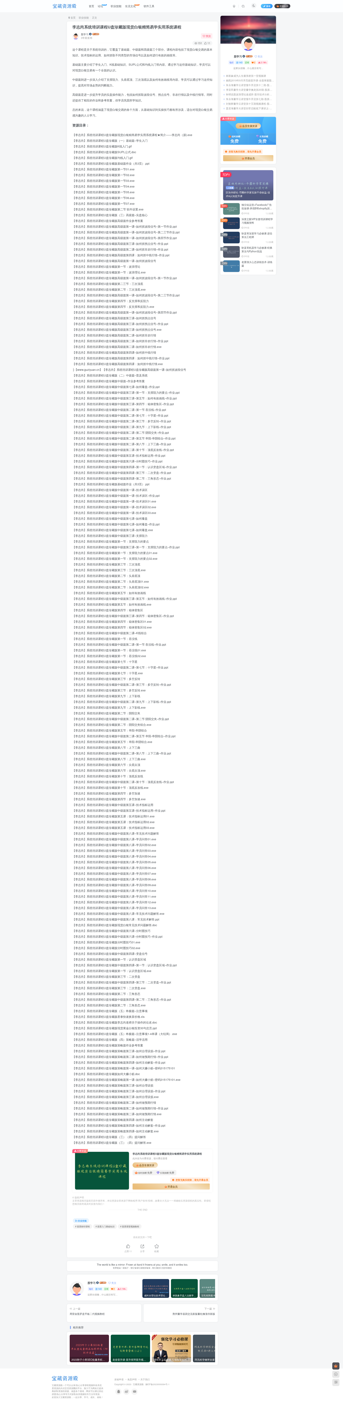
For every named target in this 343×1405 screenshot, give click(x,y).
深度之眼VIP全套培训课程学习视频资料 (257, 220)
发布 (268, 6)
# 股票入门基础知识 (105, 1226)
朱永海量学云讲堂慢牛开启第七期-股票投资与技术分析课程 (250, 99)
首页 (73, 17)
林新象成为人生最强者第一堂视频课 (246, 75)
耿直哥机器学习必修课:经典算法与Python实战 (257, 249)
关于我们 (145, 1379)
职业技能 (84, 17)
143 (100, 1288)
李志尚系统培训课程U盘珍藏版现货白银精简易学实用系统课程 (126, 27)
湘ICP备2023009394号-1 (157, 1384)
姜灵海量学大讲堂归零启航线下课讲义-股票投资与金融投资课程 (250, 108)
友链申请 (119, 1379)
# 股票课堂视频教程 (129, 1226)
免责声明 (132, 1379)
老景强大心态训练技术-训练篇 (257, 263)
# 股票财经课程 (82, 1226)
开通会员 (284, 6)
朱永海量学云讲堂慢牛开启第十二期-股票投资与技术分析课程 (250, 85)
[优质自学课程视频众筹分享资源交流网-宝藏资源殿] (65, 1378)
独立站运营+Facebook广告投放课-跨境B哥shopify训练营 (257, 208)
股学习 (84, 34)
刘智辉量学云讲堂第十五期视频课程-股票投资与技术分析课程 (250, 103)
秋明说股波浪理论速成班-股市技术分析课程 (250, 94)
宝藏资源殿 (138, 1384)
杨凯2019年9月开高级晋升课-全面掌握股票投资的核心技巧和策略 (250, 80)
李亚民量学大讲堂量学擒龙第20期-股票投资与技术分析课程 (250, 89)
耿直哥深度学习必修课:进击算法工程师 (257, 235)
